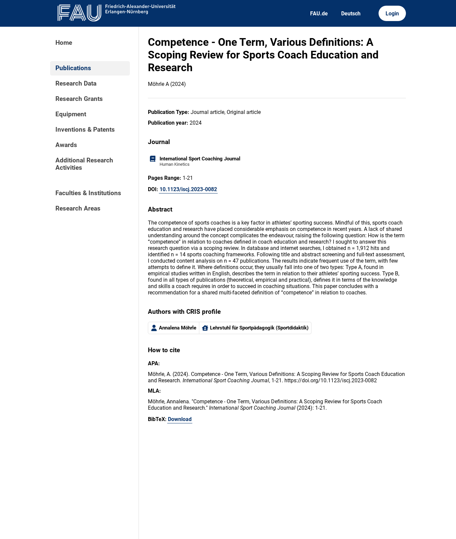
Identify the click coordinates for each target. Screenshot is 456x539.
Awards (66, 145)
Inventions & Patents (85, 129)
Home (63, 42)
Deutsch (351, 13)
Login (392, 13)
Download (180, 419)
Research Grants (79, 99)
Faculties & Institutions (88, 193)
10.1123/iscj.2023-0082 (188, 189)
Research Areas (77, 208)
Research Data (75, 83)
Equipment (70, 114)
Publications (73, 68)
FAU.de (319, 13)
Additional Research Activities (84, 164)
